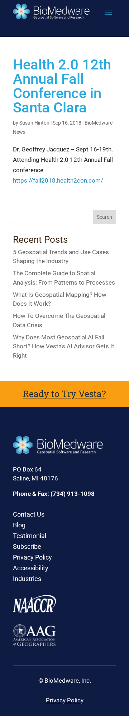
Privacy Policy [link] (32, 558)
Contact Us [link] (28, 515)
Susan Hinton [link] (34, 123)
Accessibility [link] (30, 569)
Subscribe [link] (27, 547)
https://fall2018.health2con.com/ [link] (58, 180)
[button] (108, 12)
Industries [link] (27, 579)
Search (104, 217)
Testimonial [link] (29, 536)
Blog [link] (19, 526)
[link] (51, 11)
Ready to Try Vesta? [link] (64, 394)
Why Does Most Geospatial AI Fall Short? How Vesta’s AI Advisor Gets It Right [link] (63, 346)
